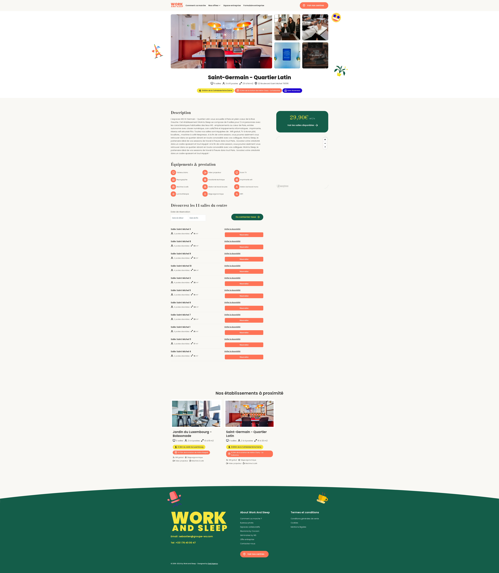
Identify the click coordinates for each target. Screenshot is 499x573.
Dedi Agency (213, 563)
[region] (302, 162)
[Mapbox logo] (282, 186)
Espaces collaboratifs (250, 527)
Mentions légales (298, 527)
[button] (214, 5)
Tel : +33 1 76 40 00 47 (183, 542)
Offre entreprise (247, 539)
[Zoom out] (325, 143)
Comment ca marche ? (251, 518)
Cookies (294, 522)
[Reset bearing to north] (325, 147)
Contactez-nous (247, 543)
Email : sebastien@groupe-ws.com (192, 536)
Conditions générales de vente (305, 518)
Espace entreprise (232, 5)
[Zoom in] (325, 139)
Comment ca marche (196, 5)
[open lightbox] (221, 41)
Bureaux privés (246, 522)
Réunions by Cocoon (249, 531)
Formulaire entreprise (253, 5)
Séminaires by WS (248, 535)
